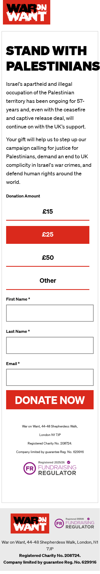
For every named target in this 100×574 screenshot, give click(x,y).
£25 (47, 234)
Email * (13, 363)
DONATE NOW (50, 399)
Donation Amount (23, 196)
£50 (48, 257)
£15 (48, 211)
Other (48, 280)
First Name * (18, 299)
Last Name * (18, 331)
